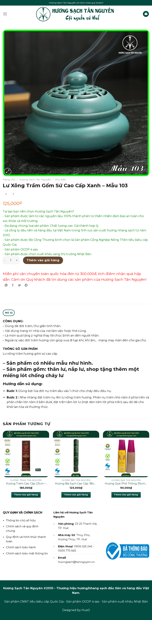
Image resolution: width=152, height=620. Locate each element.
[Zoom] (7, 171)
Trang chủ (9, 179)
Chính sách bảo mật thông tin (27, 553)
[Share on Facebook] (13, 285)
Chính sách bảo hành (21, 547)
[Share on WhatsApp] (6, 285)
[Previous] (3, 467)
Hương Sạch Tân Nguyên (35, 179)
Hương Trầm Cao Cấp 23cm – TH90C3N (26, 484)
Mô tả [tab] (9, 312)
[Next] (149, 467)
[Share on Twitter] (19, 285)
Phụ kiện (60, 179)
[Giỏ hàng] (146, 14)
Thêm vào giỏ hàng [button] (26, 494)
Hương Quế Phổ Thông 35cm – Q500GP (126, 484)
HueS (86, 610)
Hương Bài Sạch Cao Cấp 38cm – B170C (76, 484)
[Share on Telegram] (26, 285)
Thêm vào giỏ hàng (43, 260)
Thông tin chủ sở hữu (21, 520)
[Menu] (5, 13)
